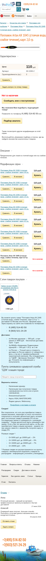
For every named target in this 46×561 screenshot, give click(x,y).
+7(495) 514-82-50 (14, 539)
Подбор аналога (12, 121)
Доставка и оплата (29, 470)
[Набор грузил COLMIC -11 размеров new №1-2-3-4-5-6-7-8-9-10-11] (9, 299)
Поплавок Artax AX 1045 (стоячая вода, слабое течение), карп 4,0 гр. (14, 220)
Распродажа (19, 16)
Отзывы (27, 464)
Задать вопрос (8, 527)
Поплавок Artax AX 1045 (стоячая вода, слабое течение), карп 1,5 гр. (14, 196)
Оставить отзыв (8, 521)
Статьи (30, 476)
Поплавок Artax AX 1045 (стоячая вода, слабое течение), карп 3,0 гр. (14, 268)
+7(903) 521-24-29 (14, 544)
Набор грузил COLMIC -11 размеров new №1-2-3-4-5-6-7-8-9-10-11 (9, 288)
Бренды (38, 476)
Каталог (3, 23)
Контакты (12, 482)
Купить (37, 175)
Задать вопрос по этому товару (14, 87)
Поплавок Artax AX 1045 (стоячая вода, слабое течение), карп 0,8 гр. (14, 171)
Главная (4, 464)
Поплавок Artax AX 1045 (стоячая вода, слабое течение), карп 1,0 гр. (14, 183)
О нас (3, 482)
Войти (29, 16)
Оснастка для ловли (18, 23)
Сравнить (6, 80)
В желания (18, 177)
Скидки (16, 470)
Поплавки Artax (16, 26)
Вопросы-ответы (16, 464)
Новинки (7, 16)
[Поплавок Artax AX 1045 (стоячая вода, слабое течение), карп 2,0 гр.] (20, 50)
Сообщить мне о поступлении (19, 101)
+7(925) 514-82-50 (30, 4)
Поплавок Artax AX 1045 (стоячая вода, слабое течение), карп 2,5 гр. (14, 208)
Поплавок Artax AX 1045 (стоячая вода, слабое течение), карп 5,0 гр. (14, 232)
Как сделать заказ (18, 476)
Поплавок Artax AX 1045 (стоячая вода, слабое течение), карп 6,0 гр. (14, 245)
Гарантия (4, 476)
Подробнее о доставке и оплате (23, 405)
